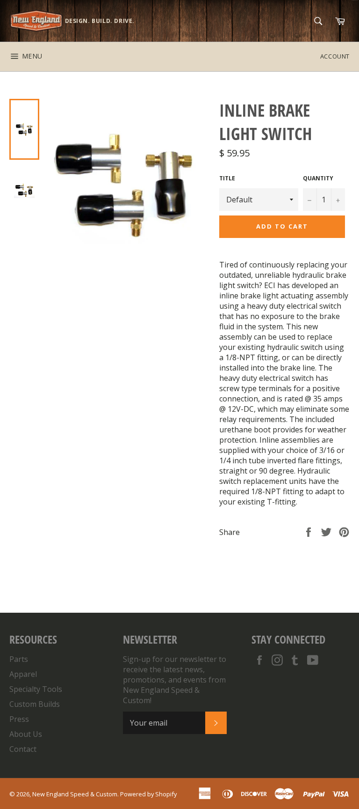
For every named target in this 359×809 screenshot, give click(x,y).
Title (227, 178)
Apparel (23, 674)
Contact (22, 749)
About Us (25, 734)
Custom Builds (34, 704)
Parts (18, 659)
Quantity (318, 178)
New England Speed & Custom (74, 794)
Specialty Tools (35, 689)
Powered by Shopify (148, 794)
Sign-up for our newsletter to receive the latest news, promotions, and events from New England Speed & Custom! (174, 679)
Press (19, 719)
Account (335, 56)
